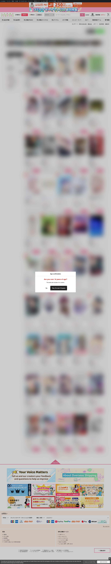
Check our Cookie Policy (89, 562)
